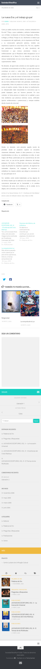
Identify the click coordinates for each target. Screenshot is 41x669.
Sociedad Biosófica (9, 2)
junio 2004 (6, 508)
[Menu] (38, 2)
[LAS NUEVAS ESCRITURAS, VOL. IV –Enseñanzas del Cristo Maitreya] (10, 234)
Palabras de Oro (8, 8)
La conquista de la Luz (27, 321)
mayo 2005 (7, 498)
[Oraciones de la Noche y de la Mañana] (28, 231)
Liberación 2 (5, 480)
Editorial (6, 521)
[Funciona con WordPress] (15, 658)
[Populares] (15, 573)
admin (7, 21)
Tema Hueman (30, 658)
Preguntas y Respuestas (11, 439)
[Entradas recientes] (6, 573)
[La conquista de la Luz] (10, 255)
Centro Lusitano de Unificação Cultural (15, 563)
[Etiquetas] (34, 573)
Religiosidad (5, 318)
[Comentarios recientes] (25, 573)
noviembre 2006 (8, 493)
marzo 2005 (7, 503)
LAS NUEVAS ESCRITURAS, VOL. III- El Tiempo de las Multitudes (19, 462)
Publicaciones (7, 536)
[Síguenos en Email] (38, 392)
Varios (5, 541)
